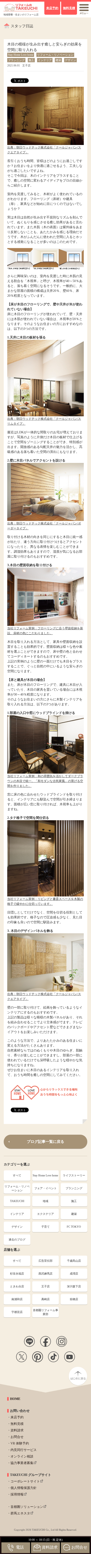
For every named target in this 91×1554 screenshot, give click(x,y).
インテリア (17, 1214)
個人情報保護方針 (23, 1488)
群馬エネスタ (20, 1513)
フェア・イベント (45, 1188)
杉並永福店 (17, 1273)
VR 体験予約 (19, 1443)
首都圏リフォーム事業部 (45, 1312)
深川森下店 (74, 1286)
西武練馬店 (45, 1273)
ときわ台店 (17, 1286)
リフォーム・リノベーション (17, 1188)
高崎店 (45, 1299)
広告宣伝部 (45, 1260)
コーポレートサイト (25, 1481)
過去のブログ (17, 1239)
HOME (15, 1399)
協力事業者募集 (21, 1463)
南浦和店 (17, 1299)
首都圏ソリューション (26, 1507)
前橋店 (74, 1299)
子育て (45, 1226)
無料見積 (17, 1424)
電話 (20, 1547)
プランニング (74, 1188)
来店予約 (17, 1417)
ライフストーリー (74, 1175)
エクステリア (45, 1214)
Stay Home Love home (45, 1175)
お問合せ (17, 1437)
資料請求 (17, 1430)
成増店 (74, 1273)
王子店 (45, 1286)
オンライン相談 (21, 1456)
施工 (74, 1201)
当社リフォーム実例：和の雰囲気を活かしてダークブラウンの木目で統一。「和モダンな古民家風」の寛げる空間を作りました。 (45, 781)
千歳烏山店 (74, 1260)
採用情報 (17, 1494)
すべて (17, 1175)
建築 (74, 1214)
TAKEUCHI (17, 1201)
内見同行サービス (23, 1450)
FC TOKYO (74, 1226)
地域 (45, 1201)
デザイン (17, 1226)
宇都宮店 (17, 1312)
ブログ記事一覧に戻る (45, 1142)
